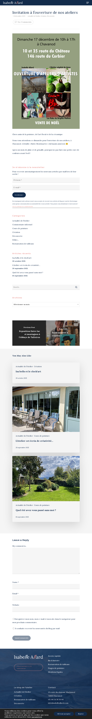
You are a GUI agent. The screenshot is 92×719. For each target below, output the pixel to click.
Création (43, 16)
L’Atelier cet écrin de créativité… (26, 265)
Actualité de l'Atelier (34, 16)
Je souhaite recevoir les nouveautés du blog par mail (37, 628)
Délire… (15, 240)
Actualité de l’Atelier (22, 692)
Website (15, 605)
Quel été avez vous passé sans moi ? (27, 272)
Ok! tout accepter (63, 714)
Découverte (51, 16)
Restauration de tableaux (23, 244)
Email (15, 593)
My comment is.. (19, 546)
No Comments (24, 22)
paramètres (37, 717)
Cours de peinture (20, 228)
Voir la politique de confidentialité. (22, 206)
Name (15, 582)
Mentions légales (55, 672)
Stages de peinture (56, 668)
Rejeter (81, 714)
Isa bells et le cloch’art (21, 258)
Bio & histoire (53, 660)
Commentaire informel (22, 224)
